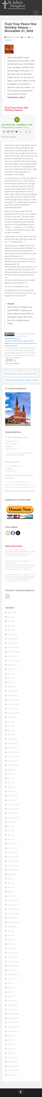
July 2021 (11, 878)
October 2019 (13, 970)
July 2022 (11, 826)
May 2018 (11, 1044)
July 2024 (11, 721)
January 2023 (12, 800)
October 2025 (13, 656)
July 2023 (11, 774)
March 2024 (12, 739)
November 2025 (13, 652)
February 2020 (13, 953)
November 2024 (13, 704)
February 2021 (13, 900)
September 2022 (14, 817)
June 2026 (11, 621)
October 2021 (13, 865)
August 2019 (12, 979)
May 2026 (11, 626)
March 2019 (12, 1001)
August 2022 (12, 822)
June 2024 (11, 726)
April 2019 (11, 996)
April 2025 (11, 682)
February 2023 (13, 796)
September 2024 (14, 713)
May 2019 (11, 992)
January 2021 (12, 905)
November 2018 (13, 1018)
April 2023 (11, 787)
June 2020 (11, 935)
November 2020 (13, 913)
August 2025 (12, 665)
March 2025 (12, 687)
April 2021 (11, 892)
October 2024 (13, 708)
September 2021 (14, 870)
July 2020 (11, 931)
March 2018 (12, 1053)
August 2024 (12, 717)
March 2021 (12, 896)
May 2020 (11, 940)
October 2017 (13, 1075)
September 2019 (14, 974)
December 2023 (13, 752)
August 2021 (12, 874)
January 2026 (12, 643)
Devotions (12, 137)
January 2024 (12, 748)
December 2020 (13, 909)
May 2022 (11, 835)
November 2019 (13, 966)
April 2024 (11, 735)
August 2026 (12, 612)
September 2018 (14, 1027)
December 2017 (13, 1066)
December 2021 (13, 857)
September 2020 (14, 922)
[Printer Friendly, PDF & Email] (11, 360)
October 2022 (13, 813)
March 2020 (12, 948)
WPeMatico (16, 363)
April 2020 (11, 944)
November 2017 (13, 1070)
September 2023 (14, 765)
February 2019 (13, 1005)
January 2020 (12, 957)
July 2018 (11, 1035)
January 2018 (12, 1062)
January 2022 (12, 852)
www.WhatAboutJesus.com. (13, 338)
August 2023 (12, 769)
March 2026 (12, 634)
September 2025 (14, 660)
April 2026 (11, 630)
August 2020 (12, 926)
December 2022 (13, 804)
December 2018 (13, 1014)
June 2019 (11, 988)
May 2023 (11, 783)
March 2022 (12, 844)
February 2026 (13, 639)
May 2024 (11, 730)
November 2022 (13, 809)
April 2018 (11, 1049)
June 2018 (11, 1040)
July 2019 (11, 983)
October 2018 (13, 1022)
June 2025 (11, 674)
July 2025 (11, 669)
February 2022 (13, 848)
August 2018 (12, 1031)
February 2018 (13, 1057)
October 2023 (13, 761)
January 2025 (12, 695)
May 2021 (11, 887)
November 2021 (13, 861)
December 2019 (13, 961)
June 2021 (11, 883)
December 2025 (13, 647)
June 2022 (11, 831)
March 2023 (12, 791)
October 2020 (13, 918)
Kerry (24, 37)
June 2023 (11, 778)
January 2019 (12, 1009)
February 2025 (13, 691)
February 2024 (13, 743)
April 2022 (11, 839)
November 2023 (13, 756)
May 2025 (11, 678)
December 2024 (13, 700)
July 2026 (11, 617)
